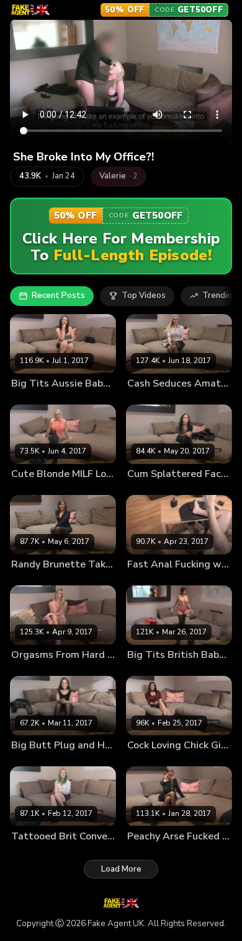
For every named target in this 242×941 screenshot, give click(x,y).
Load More (121, 869)
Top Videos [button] (144, 295)
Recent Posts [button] (58, 295)
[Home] (30, 10)
